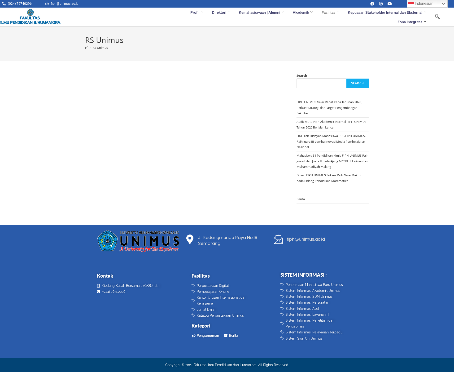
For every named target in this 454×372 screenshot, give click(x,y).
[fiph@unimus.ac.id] (278, 239)
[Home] (86, 47)
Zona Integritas (409, 22)
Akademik (301, 12)
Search (302, 75)
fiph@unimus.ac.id (306, 239)
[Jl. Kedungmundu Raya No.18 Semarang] (190, 239)
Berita (301, 199)
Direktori (219, 12)
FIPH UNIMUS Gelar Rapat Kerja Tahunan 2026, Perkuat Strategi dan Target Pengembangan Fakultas (329, 107)
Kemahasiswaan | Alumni (259, 12)
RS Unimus (100, 47)
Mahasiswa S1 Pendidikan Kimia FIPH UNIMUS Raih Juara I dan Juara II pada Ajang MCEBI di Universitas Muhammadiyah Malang (332, 161)
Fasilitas (328, 12)
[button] (437, 17)
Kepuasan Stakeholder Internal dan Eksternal (385, 12)
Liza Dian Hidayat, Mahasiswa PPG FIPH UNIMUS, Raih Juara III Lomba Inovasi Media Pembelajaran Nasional (331, 141)
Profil (194, 12)
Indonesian (423, 3)
